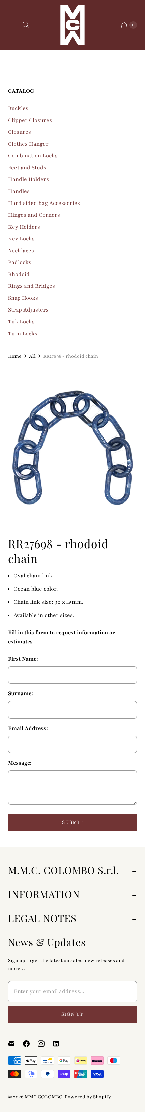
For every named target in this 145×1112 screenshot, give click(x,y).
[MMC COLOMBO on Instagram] (45, 1043)
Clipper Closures (30, 120)
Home (15, 356)
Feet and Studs (27, 167)
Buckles (18, 108)
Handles (19, 191)
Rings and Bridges (31, 286)
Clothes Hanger (28, 144)
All (32, 356)
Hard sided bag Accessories (44, 203)
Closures (19, 132)
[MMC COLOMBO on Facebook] (30, 1043)
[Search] (25, 25)
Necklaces (21, 250)
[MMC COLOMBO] (72, 25)
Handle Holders (28, 179)
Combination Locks (33, 155)
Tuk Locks (21, 321)
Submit (72, 822)
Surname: (20, 693)
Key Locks (21, 238)
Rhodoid (19, 274)
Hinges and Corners (34, 215)
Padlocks (19, 262)
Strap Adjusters (28, 310)
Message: (20, 763)
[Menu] (12, 25)
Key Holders (24, 227)
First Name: (23, 659)
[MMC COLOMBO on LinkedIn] (60, 1043)
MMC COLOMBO (43, 1097)
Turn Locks (22, 333)
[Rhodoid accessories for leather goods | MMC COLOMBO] (72, 448)
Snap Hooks (23, 298)
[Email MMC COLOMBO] (15, 1043)
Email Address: (28, 728)
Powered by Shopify (88, 1097)
